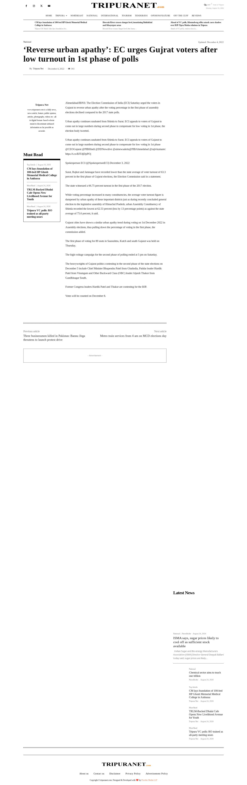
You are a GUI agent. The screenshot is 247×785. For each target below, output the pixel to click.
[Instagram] (34, 6)
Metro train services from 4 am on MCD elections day (133, 335)
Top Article (31, 165)
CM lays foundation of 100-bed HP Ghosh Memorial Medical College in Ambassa (205, 694)
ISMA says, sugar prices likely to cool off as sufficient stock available (196, 642)
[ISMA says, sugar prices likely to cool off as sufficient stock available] (198, 613)
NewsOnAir (186, 634)
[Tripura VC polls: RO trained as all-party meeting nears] (179, 733)
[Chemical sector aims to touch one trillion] (179, 674)
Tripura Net (38, 68)
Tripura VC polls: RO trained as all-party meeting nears (39, 213)
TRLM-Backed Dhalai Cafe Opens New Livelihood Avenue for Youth (206, 714)
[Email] (111, 312)
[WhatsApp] (103, 312)
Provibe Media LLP (149, 780)
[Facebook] (26, 6)
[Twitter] (41, 6)
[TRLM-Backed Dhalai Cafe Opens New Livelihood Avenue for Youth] (179, 713)
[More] (168, 92)
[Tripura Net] (26, 68)
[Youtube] (49, 6)
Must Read (31, 186)
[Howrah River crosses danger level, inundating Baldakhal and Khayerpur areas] (96, 25)
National (27, 42)
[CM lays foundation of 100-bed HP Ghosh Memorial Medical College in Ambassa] (28, 25)
